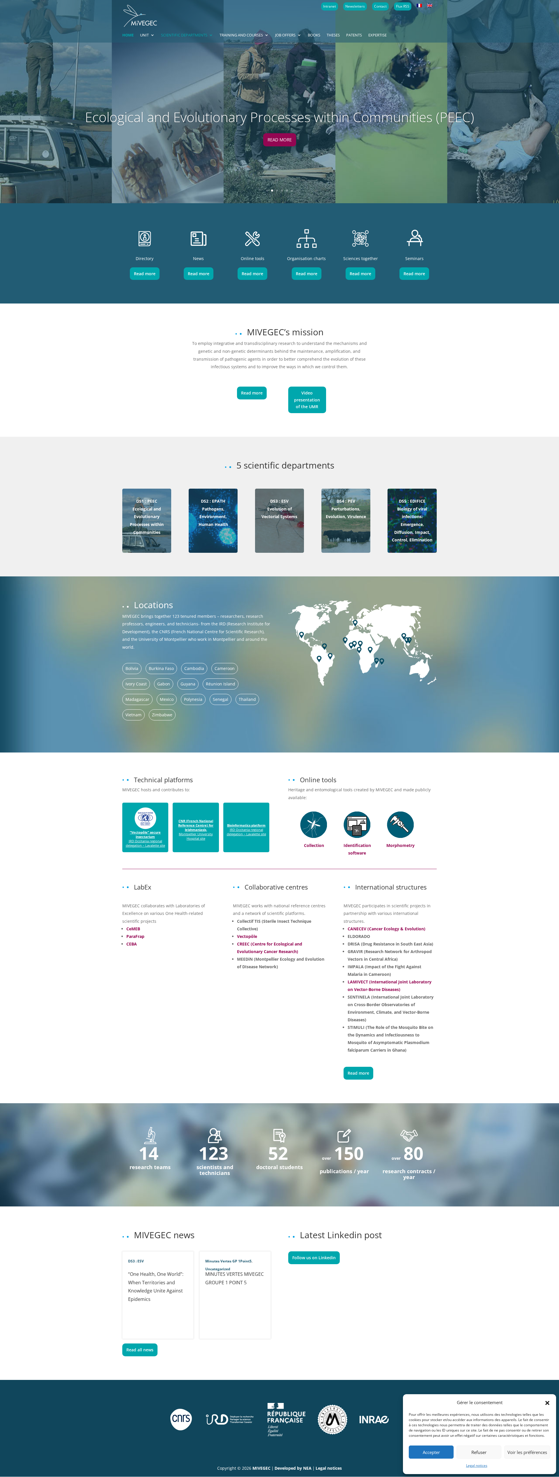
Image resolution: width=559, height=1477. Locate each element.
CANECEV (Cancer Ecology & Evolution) (386, 929)
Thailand (247, 699)
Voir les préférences (527, 1452)
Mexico (167, 699)
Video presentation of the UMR (307, 400)
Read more (280, 140)
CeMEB (133, 929)
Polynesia (193, 699)
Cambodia (194, 668)
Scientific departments (184, 35)
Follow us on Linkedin (314, 1257)
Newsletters (355, 6)
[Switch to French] (419, 5)
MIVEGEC (261, 1468)
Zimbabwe (162, 715)
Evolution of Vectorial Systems (279, 508)
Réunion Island (220, 684)
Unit (144, 35)
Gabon (163, 684)
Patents (354, 35)
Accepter (431, 1452)
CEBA (131, 944)
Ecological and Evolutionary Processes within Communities (147, 516)
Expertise (377, 35)
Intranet (329, 6)
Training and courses (241, 35)
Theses (333, 35)
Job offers (285, 35)
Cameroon (225, 668)
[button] (547, 1402)
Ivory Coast (136, 684)
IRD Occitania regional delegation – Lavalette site (145, 839)
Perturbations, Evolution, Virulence (346, 508)
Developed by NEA (293, 1468)
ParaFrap (135, 936)
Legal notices (476, 1465)
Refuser (479, 1452)
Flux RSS (402, 6)
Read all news (139, 1350)
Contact (380, 6)
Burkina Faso (161, 668)
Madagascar (137, 699)
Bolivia (131, 668)
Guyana (188, 684)
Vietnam (133, 715)
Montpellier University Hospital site (195, 830)
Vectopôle (247, 936)
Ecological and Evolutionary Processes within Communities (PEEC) (279, 117)
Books (314, 35)
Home (128, 35)
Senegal (220, 699)
